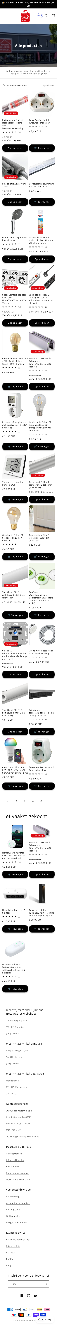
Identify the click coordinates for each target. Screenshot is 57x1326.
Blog (8, 1265)
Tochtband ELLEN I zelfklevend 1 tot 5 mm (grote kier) (13, 595)
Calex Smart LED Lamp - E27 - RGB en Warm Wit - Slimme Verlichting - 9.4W (15, 770)
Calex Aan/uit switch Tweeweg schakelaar (39, 121)
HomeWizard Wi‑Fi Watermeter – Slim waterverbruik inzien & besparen (13, 968)
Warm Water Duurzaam (18, 1179)
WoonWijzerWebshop (27, 1320)
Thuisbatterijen (14, 1153)
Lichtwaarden (13, 1215)
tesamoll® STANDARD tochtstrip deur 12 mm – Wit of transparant (41, 240)
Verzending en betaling (18, 1203)
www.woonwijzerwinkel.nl (19, 1110)
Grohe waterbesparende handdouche (14, 239)
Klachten (10, 1252)
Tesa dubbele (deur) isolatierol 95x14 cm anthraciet (39, 538)
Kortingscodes (13, 1209)
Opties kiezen (15, 148)
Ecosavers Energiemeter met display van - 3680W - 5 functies (15, 425)
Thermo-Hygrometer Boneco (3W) (12, 483)
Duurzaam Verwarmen (17, 1173)
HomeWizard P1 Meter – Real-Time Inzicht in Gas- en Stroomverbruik (14, 855)
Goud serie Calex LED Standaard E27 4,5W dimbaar (13, 538)
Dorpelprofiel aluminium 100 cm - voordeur (41, 185)
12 (41, 800)
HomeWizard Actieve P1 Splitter (14, 911)
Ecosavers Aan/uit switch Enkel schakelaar (41, 768)
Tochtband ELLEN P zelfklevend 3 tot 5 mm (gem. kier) (14, 713)
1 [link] (8, 800)
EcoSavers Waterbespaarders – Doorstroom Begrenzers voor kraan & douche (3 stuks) (41, 598)
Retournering (12, 1196)
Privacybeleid (13, 1246)
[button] (3, 16)
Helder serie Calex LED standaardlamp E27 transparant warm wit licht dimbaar (40, 426)
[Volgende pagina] (49, 800)
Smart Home (12, 1166)
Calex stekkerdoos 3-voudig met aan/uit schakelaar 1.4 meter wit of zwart (41, 298)
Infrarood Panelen (15, 1160)
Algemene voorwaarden (18, 1239)
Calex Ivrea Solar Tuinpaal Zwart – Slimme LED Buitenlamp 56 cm (41, 913)
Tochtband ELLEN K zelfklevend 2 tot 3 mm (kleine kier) (40, 485)
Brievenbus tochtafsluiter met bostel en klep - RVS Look (42, 713)
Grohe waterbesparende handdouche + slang (41, 652)
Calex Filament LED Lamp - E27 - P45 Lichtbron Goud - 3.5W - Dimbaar (15, 361)
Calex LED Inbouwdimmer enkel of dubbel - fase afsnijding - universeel (14, 654)
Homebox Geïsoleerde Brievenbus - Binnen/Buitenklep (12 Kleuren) (40, 362)
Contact (10, 1258)
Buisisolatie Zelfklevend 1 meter (14, 185)
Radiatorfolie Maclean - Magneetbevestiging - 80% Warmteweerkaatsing (14, 124)
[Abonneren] (46, 1284)
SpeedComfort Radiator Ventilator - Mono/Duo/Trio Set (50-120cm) (14, 298)
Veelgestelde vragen (16, 1222)
